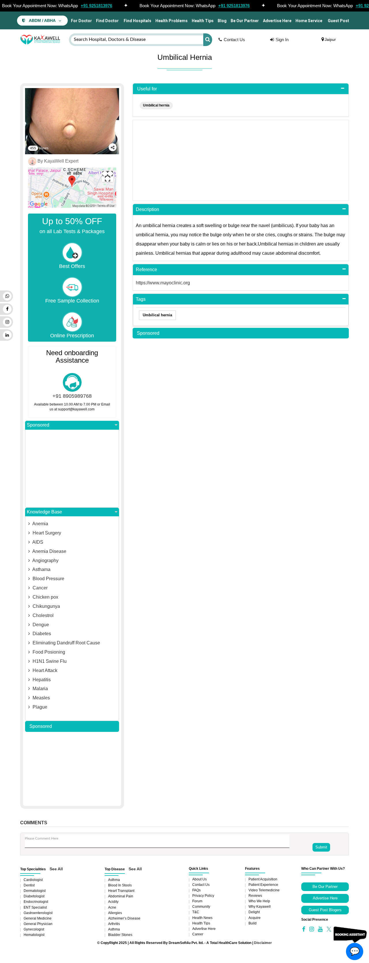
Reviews (255, 896)
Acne (112, 907)
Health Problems (171, 20)
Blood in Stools (120, 885)
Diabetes (41, 633)
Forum (197, 901)
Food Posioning (48, 652)
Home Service (308, 20)
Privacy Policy (203, 896)
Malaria (39, 688)
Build (252, 923)
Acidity (113, 902)
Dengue (40, 624)
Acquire (254, 918)
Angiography (45, 560)
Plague (39, 707)
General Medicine (38, 918)
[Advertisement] (72, 469)
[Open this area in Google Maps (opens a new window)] (38, 204)
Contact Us (234, 39)
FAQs (196, 890)
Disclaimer (263, 943)
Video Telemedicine (264, 890)
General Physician (38, 924)
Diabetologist (34, 896)
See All (56, 869)
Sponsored (38, 424)
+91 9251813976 (96, 5)
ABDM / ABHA (42, 20)
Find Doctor (107, 20)
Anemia (39, 523)
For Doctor (81, 20)
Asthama (40, 569)
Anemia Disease (48, 551)
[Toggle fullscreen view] (107, 176)
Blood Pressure (47, 578)
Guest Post (338, 20)
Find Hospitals (137, 20)
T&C (195, 912)
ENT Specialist (35, 907)
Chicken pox (44, 597)
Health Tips (203, 20)
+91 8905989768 (72, 396)
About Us (199, 879)
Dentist (29, 885)
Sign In (282, 39)
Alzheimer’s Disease (124, 918)
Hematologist (34, 935)
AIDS (37, 542)
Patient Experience (263, 885)
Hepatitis (41, 679)
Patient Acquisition (262, 879)
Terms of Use (105, 206)
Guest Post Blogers (325, 910)
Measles (40, 697)
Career (197, 934)
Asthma (114, 880)
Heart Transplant (121, 891)
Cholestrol (42, 615)
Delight (254, 912)
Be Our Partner (245, 20)
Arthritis (114, 924)
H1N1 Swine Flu (49, 661)
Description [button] (147, 209)
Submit (321, 847)
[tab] (241, 89)
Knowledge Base (44, 511)
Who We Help (259, 901)
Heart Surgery (46, 532)
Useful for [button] (147, 88)
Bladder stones (120, 935)
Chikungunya (45, 606)
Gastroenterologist (38, 913)
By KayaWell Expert (57, 161)
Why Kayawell (259, 907)
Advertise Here (277, 20)
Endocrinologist (36, 902)
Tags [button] (141, 299)
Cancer (39, 587)
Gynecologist (34, 929)
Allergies (115, 913)
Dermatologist (35, 891)
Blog (222, 20)
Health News (202, 918)
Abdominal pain (120, 896)
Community (201, 907)
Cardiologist (33, 880)
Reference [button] (146, 269)
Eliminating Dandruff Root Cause (65, 642)
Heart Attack (44, 670)
